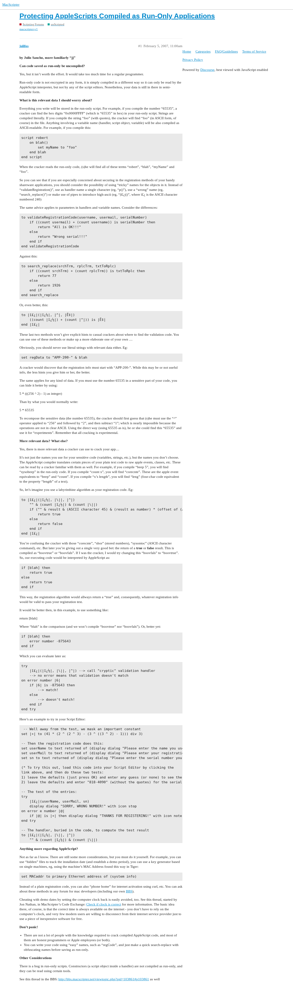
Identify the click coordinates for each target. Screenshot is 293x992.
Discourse (207, 70)
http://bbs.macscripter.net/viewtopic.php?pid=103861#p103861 (103, 979)
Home (186, 51)
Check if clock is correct (103, 904)
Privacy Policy (192, 60)
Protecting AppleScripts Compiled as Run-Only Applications (117, 16)
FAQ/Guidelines (226, 51)
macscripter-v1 (28, 29)
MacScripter (10, 4)
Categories (203, 51)
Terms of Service (254, 51)
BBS (129, 891)
